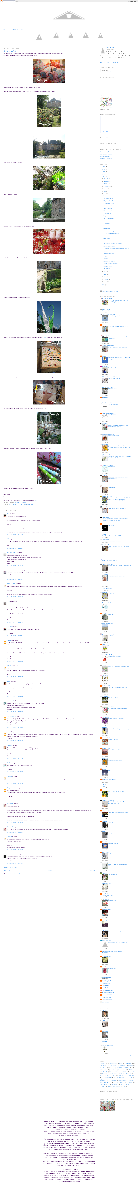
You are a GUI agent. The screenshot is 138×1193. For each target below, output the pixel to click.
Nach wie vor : (111, 885)
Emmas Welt (105, 356)
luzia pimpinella (106, 977)
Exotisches (130, 1065)
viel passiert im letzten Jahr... (115, 760)
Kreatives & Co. (106, 366)
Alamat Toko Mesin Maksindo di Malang (118, 812)
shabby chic (105, 534)
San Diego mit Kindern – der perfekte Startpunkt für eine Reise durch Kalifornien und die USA (115, 519)
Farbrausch (110, 646)
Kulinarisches (108, 1077)
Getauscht (122, 1073)
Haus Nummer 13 (107, 403)
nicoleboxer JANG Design (109, 779)
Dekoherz (104, 665)
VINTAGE (105, 1031)
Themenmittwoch (104, 1084)
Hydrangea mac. (112, 957)
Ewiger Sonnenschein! (109, 216)
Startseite (49, 870)
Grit (45, 337)
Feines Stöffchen (106, 559)
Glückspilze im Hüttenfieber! (110, 206)
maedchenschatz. (106, 909)
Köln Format (105, 517)
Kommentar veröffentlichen (10, 867)
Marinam (104, 873)
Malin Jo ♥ (110, 47)
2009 (103, 176)
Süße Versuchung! (108, 221)
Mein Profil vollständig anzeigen (111, 62)
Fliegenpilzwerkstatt (12, 788)
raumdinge (105, 424)
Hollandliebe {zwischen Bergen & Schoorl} (118, 625)
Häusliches (129, 1073)
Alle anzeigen (131, 1055)
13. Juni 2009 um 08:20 (15, 661)
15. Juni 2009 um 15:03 (15, 863)
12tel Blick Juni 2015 (113, 698)
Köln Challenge (122, 1075)
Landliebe (104, 613)
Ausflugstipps (112, 1063)
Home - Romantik (107, 589)
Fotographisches (19, 504)
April (105, 274)
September (106, 186)
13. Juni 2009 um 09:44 (15, 696)
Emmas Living (11, 716)
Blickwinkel (105, 444)
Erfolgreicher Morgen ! (109, 253)
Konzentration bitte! (113, 739)
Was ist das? (105, 131)
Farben (112, 1068)
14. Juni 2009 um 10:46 (15, 849)
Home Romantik (11, 583)
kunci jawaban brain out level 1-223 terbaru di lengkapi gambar (119, 358)
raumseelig (105, 759)
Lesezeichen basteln (105, 156)
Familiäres (103, 1068)
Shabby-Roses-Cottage (108, 707)
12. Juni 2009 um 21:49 (15, 534)
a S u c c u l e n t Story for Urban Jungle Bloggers (117, 864)
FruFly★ (104, 1041)
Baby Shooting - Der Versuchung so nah (117, 942)
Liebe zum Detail (106, 956)
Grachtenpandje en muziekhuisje (116, 931)
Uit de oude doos (112, 487)
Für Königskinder (107, 981)
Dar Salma (105, 575)
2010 (103, 174)
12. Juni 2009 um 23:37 (15, 579)
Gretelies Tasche (112, 968)
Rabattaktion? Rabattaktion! (114, 656)
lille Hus (104, 831)
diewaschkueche (106, 585)
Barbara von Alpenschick (13, 570)
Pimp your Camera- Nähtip (107, 158)
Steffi (8, 763)
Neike (8, 601)
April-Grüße (111, 614)
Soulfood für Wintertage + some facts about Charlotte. (118, 547)
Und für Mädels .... (108, 226)
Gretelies (104, 967)
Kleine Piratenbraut (107, 564)
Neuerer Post (7, 870)
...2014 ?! (110, 822)
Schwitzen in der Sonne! (109, 203)
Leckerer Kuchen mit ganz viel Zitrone (117, 347)
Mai (105, 271)
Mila (8, 513)
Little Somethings (106, 997)
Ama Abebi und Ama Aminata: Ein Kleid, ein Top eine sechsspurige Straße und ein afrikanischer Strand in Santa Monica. (119, 499)
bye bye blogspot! (112, 900)
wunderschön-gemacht (108, 413)
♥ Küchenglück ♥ (112, 388)
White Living (105, 1021)
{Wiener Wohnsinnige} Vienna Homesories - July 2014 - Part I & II (119, 802)
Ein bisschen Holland (108, 218)
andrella (9, 732)
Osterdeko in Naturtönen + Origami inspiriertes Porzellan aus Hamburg (119, 457)
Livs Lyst (104, 1010)
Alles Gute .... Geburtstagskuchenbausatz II (118, 666)
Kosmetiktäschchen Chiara (114, 749)
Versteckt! (106, 258)
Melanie (9, 640)
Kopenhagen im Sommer (108, 310)
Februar (106, 279)
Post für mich (122, 1080)
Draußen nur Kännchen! (108, 314)
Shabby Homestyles (107, 1045)
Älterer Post (92, 870)
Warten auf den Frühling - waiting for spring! (118, 729)
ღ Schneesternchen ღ (108, 634)
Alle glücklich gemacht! (109, 246)
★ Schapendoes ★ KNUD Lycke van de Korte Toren (15, 30)
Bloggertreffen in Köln (109, 201)
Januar (105, 281)
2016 (109, 677)
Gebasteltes (121, 1070)
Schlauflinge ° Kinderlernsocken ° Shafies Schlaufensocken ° (118, 477)
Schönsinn (105, 790)
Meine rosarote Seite (107, 623)
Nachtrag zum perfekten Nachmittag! (112, 243)
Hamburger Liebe (107, 496)
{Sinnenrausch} (106, 455)
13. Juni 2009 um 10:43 (15, 741)
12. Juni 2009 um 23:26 (15, 565)
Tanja (8, 681)
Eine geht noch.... (107, 266)
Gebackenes (113, 1070)
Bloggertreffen (128, 1063)
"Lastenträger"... (107, 223)
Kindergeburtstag (111, 1075)
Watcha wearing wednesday (110, 263)
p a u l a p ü (105, 644)
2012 (103, 169)
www (124, 1086)
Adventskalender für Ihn (114, 378)
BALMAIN (111, 525)
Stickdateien (119, 1082)
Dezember (106, 178)
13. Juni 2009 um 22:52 (15, 822)
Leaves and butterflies (108, 346)
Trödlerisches (129, 1084)
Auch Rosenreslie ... (108, 208)
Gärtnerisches (103, 1070)
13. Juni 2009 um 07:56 (15, 635)
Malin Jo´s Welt (106, 941)
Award (120, 1063)
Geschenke (132, 1072)
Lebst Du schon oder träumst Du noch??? (118, 708)
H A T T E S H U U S (107, 995)
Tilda (122, 1084)
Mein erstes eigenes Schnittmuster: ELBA (118, 326)
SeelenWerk (105, 842)
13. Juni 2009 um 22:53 (15, 832)
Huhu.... (110, 770)
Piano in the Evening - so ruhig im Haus (117, 687)
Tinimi (104, 769)
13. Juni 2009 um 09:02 (15, 677)
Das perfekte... (107, 268)
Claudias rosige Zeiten (12, 854)
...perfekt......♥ (111, 911)
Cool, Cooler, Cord (112, 368)
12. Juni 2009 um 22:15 (15, 548)
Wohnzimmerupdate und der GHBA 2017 (112, 541)
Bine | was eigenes (11, 552)
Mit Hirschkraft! (107, 211)
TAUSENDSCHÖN (107, 299)
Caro (36, 500)
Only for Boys (106, 228)
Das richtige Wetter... (108, 198)
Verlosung (102, 1086)
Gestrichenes (114, 1073)
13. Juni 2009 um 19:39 (15, 799)
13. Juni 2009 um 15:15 (15, 772)
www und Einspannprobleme (110, 231)
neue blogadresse (112, 414)
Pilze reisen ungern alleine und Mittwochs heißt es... (116, 248)
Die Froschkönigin (107, 1000)
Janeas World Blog (107, 603)
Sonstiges (104, 1082)
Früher (103, 786)
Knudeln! (105, 251)
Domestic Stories (106, 863)
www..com (105, 116)
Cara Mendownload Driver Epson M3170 (111, 536)
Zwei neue (110, 854)
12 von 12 (11, 504)
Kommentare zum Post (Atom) (17, 874)
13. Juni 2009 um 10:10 (15, 727)
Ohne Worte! (106, 238)
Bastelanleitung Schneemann (107, 152)
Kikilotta (104, 727)
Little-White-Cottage (107, 465)
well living (104, 592)
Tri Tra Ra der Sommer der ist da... (116, 791)
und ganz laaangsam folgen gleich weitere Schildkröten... (118, 337)
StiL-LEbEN (105, 1002)
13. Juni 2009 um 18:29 (15, 783)
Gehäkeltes (131, 1070)
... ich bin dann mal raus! (114, 594)
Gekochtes (112, 1072)
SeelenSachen (105, 539)
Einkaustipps (122, 1065)
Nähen (102, 1079)
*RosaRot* (105, 988)
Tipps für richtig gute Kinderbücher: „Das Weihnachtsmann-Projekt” (118, 425)
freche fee (104, 555)
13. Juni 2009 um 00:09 (15, 596)
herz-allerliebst (106, 309)
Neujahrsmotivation (113, 404)
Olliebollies (105, 930)
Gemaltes (123, 1072)
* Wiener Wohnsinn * (108, 800)
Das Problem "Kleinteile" (106, 154)
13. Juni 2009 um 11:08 (15, 758)
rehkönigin (105, 920)
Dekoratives (113, 1065)
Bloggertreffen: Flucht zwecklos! (111, 256)
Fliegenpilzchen (11, 700)
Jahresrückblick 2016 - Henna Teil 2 (116, 576)
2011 (103, 171)
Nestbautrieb (105, 952)
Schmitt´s (9, 745)
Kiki (8, 539)
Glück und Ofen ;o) (112, 874)
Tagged (130, 1082)
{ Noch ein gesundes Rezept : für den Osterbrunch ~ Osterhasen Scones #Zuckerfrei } (119, 447)
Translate (112, 72)
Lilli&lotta (105, 476)
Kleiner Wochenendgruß (114, 843)
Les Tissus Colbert (107, 686)
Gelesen (117, 1072)
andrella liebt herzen (107, 387)
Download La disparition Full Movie (110, 399)
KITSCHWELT (106, 335)
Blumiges (103, 1065)
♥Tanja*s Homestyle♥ (108, 992)
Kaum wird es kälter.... (109, 261)
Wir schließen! (111, 466)
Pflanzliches (113, 1080)
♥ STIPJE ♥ (105, 486)
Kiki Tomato (105, 785)
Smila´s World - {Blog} (108, 655)
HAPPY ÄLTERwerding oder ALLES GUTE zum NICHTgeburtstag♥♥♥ (119, 301)
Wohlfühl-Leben (106, 894)
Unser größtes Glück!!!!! (108, 895)
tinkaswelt (9, 665)
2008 (103, 285)
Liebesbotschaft (106, 545)
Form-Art (104, 821)
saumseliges (105, 696)
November (106, 181)
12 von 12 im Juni (108, 241)
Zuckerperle (10, 803)
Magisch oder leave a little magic (116, 718)
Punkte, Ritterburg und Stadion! (111, 233)
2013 (103, 166)
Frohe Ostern (111, 635)
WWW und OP (107, 213)
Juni (105, 194)
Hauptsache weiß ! (107, 883)
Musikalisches (130, 1077)
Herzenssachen (106, 325)
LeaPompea (105, 675)
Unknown (9, 776)
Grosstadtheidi (106, 738)
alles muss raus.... (106, 781)
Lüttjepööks (10, 626)
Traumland (105, 397)
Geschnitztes (105, 1073)
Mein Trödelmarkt (120, 1077)
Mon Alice (105, 524)
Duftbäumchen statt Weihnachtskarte (117, 508)
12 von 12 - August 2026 (114, 316)
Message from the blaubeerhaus (115, 833)
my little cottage (106, 748)
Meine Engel (105, 852)
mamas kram (105, 507)
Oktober (106, 184)
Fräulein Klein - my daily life (109, 377)
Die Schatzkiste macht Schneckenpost (112, 951)
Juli (105, 191)
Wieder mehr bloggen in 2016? (109, 560)
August (106, 188)
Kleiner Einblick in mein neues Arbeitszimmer (119, 565)
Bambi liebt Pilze (107, 196)
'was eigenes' (105, 899)
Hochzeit (102, 1075)
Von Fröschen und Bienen (110, 236)
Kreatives (131, 1075)
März (105, 276)
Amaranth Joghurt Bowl (113, 435)
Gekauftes (29, 504)
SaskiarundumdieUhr (108, 434)
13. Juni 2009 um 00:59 (15, 622)
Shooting (131, 1080)
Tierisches (114, 1084)
